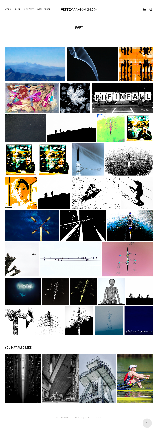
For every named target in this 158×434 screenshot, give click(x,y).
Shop (17, 9)
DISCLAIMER (43, 9)
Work (8, 9)
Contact (29, 9)
